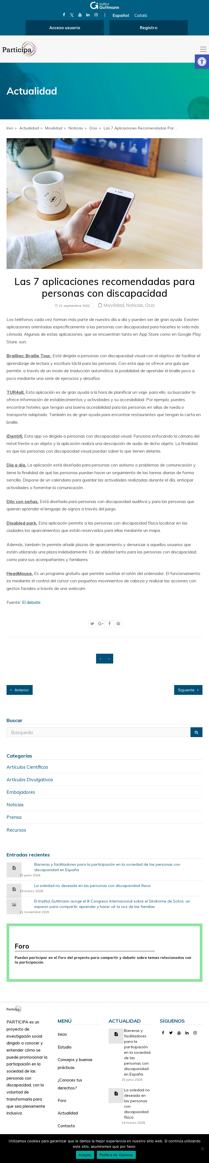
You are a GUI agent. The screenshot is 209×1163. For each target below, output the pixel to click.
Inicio (62, 1034)
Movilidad (53, 128)
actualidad (29, 128)
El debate (31, 602)
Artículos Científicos (27, 767)
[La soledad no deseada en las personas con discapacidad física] (14, 889)
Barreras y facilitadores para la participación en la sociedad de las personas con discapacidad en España (107, 867)
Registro (148, 27)
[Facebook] (63, 15)
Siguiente (187, 689)
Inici (10, 128)
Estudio (65, 1047)
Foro (62, 1100)
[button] (202, 61)
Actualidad (68, 1113)
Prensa (14, 817)
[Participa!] (16, 1008)
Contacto (66, 1125)
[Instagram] (96, 15)
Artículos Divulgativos (30, 779)
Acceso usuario (64, 27)
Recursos (16, 830)
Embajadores (21, 792)
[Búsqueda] (196, 732)
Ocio (93, 128)
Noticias (76, 128)
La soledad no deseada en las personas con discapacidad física (92, 885)
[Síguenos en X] (72, 15)
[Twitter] (171, 1033)
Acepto (85, 1155)
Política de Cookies (116, 1155)
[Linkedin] (88, 15)
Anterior (21, 689)
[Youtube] (79, 15)
